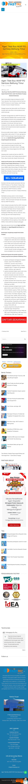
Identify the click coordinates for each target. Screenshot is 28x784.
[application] (14, 351)
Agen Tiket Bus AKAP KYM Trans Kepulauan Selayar (14, 772)
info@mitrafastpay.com (14, 767)
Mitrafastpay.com (15, 780)
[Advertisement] (14, 27)
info (4, 85)
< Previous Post (5, 331)
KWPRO (14, 782)
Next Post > (24, 331)
